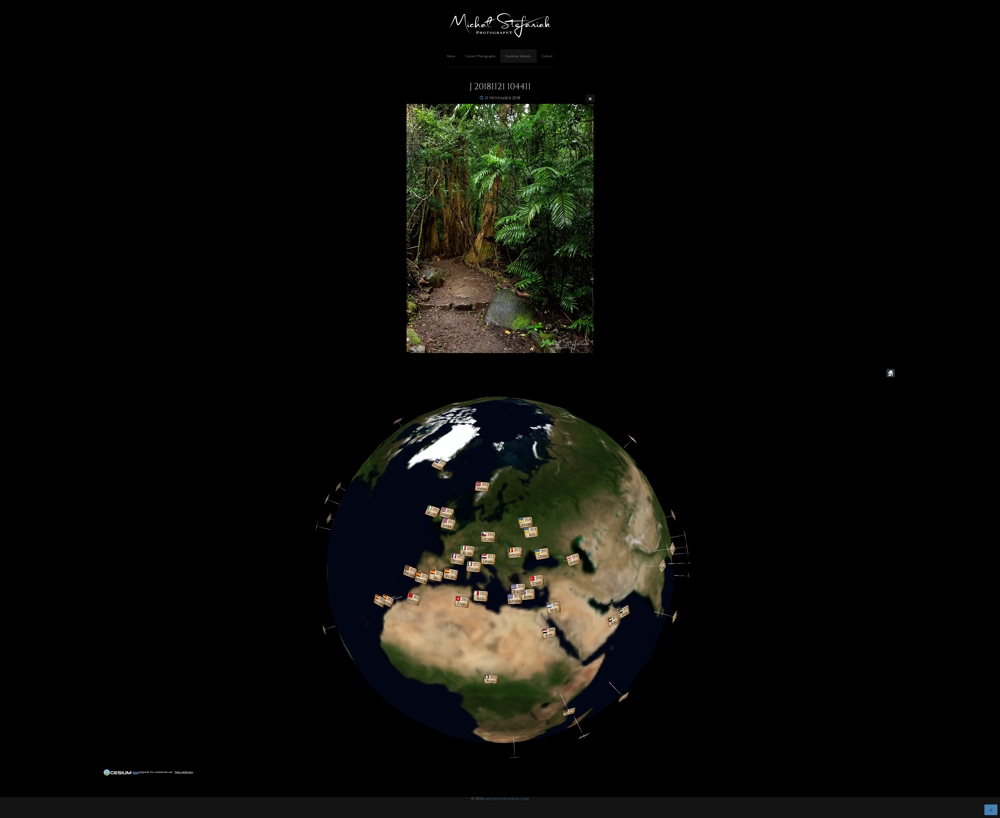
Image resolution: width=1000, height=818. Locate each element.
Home (451, 56)
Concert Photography (480, 56)
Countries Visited (517, 56)
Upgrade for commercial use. (156, 772)
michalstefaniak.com (507, 798)
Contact (547, 56)
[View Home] (890, 373)
